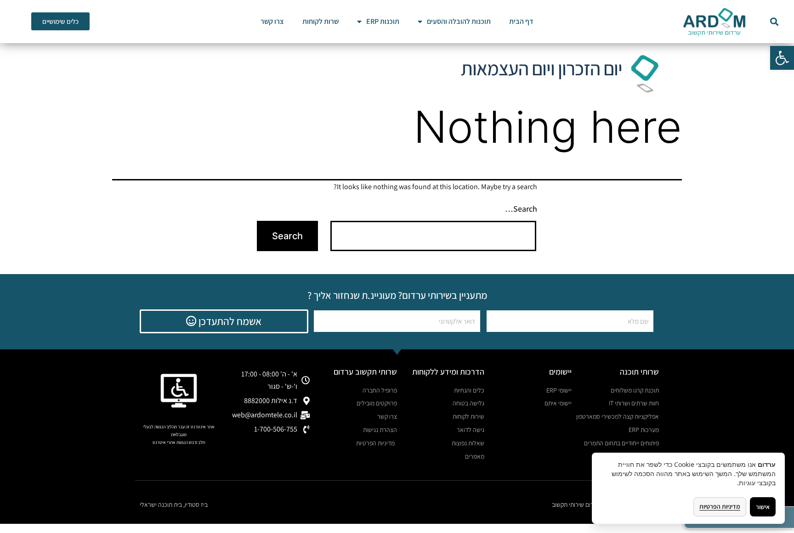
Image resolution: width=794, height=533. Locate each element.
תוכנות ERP (382, 21)
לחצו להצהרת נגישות (179, 450)
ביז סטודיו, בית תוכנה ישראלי (174, 504)
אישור (763, 507)
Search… (521, 208)
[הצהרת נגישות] (179, 391)
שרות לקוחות (320, 21)
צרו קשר (272, 21)
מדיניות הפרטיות (719, 506)
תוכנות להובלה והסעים (459, 21)
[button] (782, 58)
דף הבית (521, 21)
